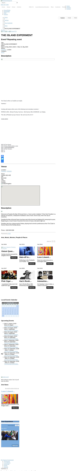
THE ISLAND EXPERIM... (11, 326)
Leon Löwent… (8, 391)
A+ (2, 30)
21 (15, 311)
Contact (68, 9)
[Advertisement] (40, 132)
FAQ (5, 13)
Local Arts (6, 464)
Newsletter (7, 11)
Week (5, 26)
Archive (68, 7)
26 (10, 313)
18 (7, 311)
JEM (9, 233)
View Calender (8, 23)
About (8, 7)
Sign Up (3, 4)
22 (17, 311)
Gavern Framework (8, 460)
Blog (52, 7)
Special (6, 467)
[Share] (28, 161)
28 (15, 313)
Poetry (5, 465)
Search (6, 14)
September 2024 (10, 302)
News (13, 7)
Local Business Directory (42, 7)
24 (5, 313)
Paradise (3, 49)
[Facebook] (28, 156)
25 (7, 313)
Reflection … (7, 442)
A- (4, 30)
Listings (25, 7)
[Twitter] (28, 159)
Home (3, 7)
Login (7, 4)
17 (5, 311)
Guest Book (7, 10)
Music (2, 52)
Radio (63, 7)
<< (4, 302)
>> (15, 302)
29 (17, 313)
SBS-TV (31, 7)
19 (10, 311)
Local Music (7, 462)
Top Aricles (7, 461)
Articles (19, 7)
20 (12, 311)
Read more (14, 257)
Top (2, 460)
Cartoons (57, 7)
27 (12, 313)
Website (9, 171)
